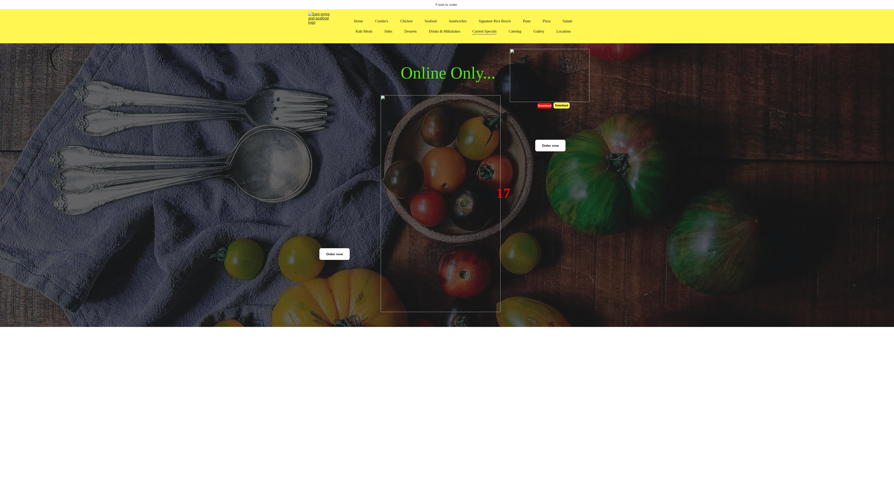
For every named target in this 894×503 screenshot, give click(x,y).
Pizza (547, 21)
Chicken (406, 21)
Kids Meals (364, 31)
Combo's (381, 21)
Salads (567, 21)
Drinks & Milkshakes (444, 31)
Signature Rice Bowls (495, 21)
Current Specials (484, 31)
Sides (388, 31)
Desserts (410, 31)
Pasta (527, 21)
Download (544, 105)
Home (358, 21)
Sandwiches (458, 21)
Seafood (431, 21)
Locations (563, 31)
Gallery (538, 31)
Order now (550, 145)
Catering (515, 31)
